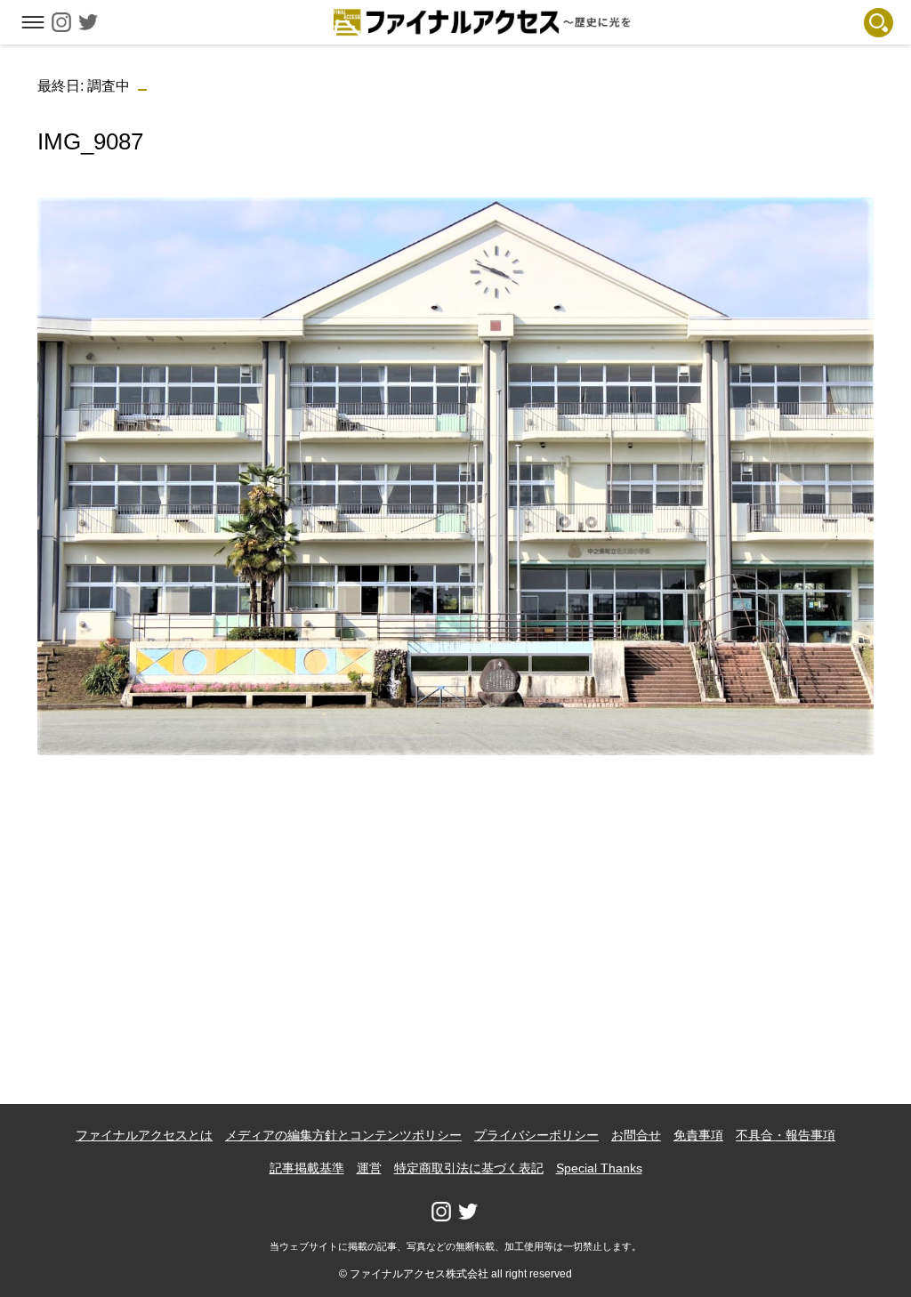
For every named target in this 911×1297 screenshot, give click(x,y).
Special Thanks (599, 1168)
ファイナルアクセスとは (144, 1135)
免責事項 (698, 1135)
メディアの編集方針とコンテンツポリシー (343, 1135)
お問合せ (636, 1135)
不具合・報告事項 (785, 1135)
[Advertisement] (456, 894)
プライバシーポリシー (536, 1135)
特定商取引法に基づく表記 (469, 1168)
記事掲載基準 (307, 1168)
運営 (369, 1168)
